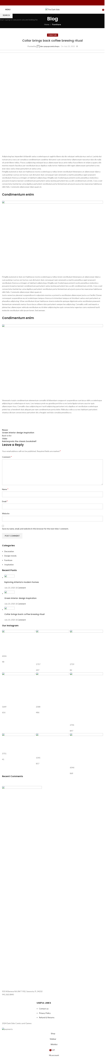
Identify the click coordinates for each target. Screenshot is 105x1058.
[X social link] (54, 3)
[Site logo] (52, 9)
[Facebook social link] (50, 3)
